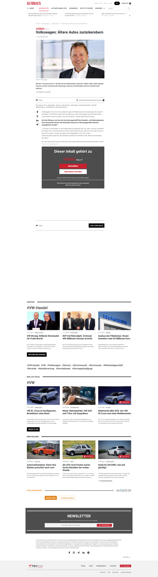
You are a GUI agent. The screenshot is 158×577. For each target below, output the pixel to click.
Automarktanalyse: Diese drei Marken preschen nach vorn (41, 466)
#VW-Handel (37, 308)
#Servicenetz (95, 365)
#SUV (72, 461)
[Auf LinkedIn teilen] (37, 120)
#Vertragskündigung (82, 368)
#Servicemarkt (79, 365)
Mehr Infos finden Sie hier (72, 185)
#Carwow (37, 461)
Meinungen (73, 8)
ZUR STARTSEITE (96, 226)
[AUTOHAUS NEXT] (73, 159)
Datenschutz (115, 572)
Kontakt (113, 566)
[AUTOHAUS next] (43, 28)
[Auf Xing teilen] (37, 124)
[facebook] (69, 552)
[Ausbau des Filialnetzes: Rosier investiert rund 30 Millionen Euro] (114, 320)
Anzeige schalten (67, 498)
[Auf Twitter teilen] (37, 116)
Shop (105, 3)
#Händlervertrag (46, 368)
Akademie (98, 8)
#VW (43, 365)
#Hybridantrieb (74, 407)
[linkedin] (83, 552)
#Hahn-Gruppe (39, 332)
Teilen (41, 100)
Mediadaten (101, 566)
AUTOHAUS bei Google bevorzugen (90, 100)
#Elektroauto (38, 407)
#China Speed (110, 461)
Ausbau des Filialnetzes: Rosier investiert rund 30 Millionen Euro (114, 337)
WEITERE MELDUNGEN (36, 354)
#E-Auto (108, 407)
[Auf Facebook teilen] (37, 111)
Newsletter (98, 3)
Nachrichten (44, 8)
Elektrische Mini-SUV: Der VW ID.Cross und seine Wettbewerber (114, 412)
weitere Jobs (51, 498)
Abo (117, 3)
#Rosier (108, 332)
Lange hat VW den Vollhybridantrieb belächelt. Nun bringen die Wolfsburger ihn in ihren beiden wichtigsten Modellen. (78, 421)
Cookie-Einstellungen (126, 572)
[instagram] (74, 552)
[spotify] (88, 552)
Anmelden (73, 166)
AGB (109, 572)
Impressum (103, 572)
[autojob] (123, 490)
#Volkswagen (53, 365)
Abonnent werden (73, 171)
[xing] (79, 552)
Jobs (110, 3)
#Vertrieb (31, 368)
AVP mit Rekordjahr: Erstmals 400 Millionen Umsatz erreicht (77, 337)
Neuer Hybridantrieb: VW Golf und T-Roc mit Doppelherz (77, 412)
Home (38, 24)
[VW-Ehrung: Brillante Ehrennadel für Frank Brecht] (43, 320)
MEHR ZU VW (33, 429)
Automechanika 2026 (59, 8)
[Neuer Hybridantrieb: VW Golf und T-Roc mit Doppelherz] (79, 395)
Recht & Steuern (86, 8)
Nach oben (126, 557)
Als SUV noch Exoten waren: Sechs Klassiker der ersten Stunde (76, 467)
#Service (66, 365)
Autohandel (55, 24)
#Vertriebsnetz (63, 368)
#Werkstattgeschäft (113, 365)
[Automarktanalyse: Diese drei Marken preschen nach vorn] (43, 449)
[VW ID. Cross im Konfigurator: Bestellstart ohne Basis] (43, 395)
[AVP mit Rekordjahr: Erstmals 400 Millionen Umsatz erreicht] (79, 320)
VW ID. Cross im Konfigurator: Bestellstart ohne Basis (42, 412)
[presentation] (129, 15)
